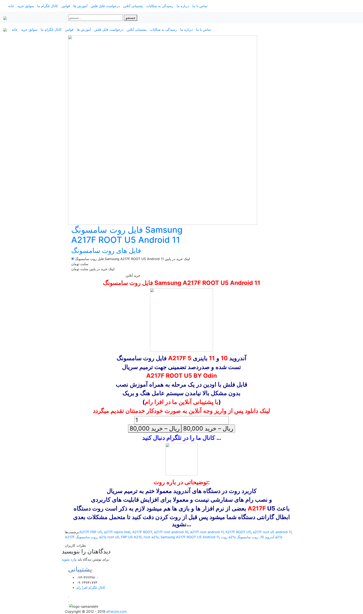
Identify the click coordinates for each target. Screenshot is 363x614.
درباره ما (183, 6)
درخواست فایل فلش (105, 6)
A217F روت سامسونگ (81, 537)
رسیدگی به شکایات (159, 6)
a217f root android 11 (207, 532)
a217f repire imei (117, 532)
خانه (11, 6)
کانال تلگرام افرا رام (90, 587)
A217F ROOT (142, 532)
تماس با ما (199, 6)
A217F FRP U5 (91, 532)
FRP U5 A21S (131, 537)
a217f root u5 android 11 (272, 532)
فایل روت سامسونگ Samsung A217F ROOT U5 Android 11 (127, 235)
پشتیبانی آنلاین (133, 6)
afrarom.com (116, 611)
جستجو (130, 18)
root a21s (151, 537)
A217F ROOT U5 (238, 532)
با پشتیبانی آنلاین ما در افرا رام (181, 401)
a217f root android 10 (171, 532)
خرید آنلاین (133, 275)
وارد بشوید (69, 559)
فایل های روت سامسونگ (106, 250)
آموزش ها (80, 6)
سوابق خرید (25, 6)
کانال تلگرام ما (47, 6)
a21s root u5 (109, 537)
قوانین (65, 6)
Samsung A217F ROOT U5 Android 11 (189, 537)
